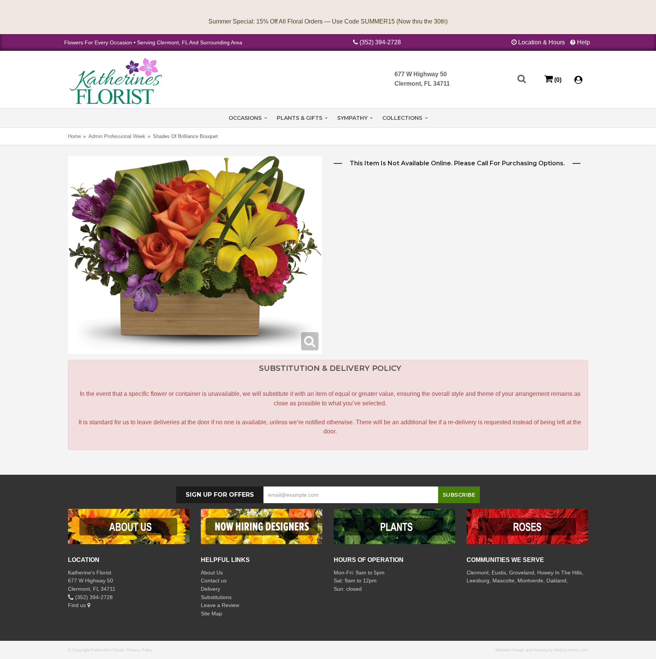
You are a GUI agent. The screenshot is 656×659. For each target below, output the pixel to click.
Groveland (521, 573)
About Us (212, 573)
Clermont (478, 573)
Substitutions (216, 597)
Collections (402, 118)
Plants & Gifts (299, 118)
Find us (77, 605)
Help (583, 42)
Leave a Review (220, 605)
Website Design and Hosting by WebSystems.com (541, 650)
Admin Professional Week (116, 136)
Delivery (210, 589)
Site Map (211, 613)
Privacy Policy (139, 650)
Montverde (530, 580)
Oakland (556, 580)
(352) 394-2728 (380, 42)
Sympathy (352, 118)
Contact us (214, 580)
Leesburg (478, 580)
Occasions (245, 118)
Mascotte (503, 580)
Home (74, 136)
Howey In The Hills (559, 573)
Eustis (499, 573)
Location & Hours (541, 42)
